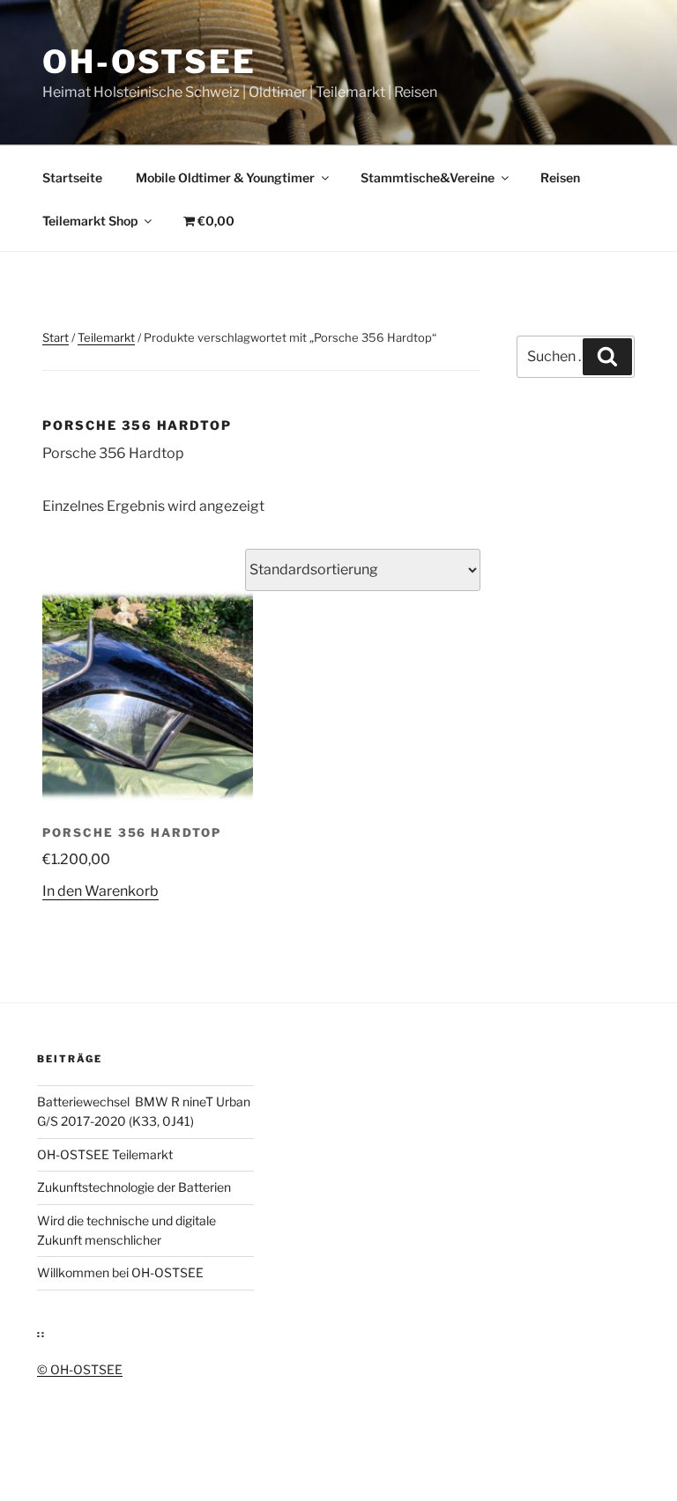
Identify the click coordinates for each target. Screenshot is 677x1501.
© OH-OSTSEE (80, 1369)
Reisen (560, 177)
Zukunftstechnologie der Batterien (134, 1186)
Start (55, 337)
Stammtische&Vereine (428, 177)
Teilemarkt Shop (90, 220)
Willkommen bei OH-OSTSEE (120, 1272)
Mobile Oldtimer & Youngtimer (225, 177)
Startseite (72, 177)
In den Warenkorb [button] (100, 891)
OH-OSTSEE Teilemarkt (105, 1154)
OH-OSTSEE (149, 61)
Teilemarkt (106, 337)
